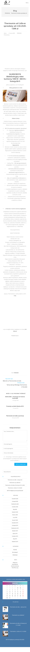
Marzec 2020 (15, 514)
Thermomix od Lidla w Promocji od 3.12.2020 (15, 485)
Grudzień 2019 (15, 522)
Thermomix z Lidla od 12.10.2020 (15, 488)
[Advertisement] (15, 52)
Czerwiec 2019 (15, 536)
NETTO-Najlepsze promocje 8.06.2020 (15, 490)
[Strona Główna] (3, 13)
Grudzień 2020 (15, 498)
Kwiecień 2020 (15, 512)
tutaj (15, 295)
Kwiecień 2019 (15, 541)
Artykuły (15, 549)
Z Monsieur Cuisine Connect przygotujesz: (15, 208)
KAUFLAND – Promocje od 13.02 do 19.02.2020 (15, 397)
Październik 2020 (15, 504)
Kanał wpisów (15, 564)
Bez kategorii (15, 552)
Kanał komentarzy (15, 566)
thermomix (16, 372)
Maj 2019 (15, 538)
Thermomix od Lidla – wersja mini (15, 479)
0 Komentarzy (6, 35)
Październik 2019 (15, 528)
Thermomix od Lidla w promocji (15, 416)
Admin (5, 33)
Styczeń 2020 (15, 520)
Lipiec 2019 (15, 533)
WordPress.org (15, 567)
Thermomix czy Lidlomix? (14, 482)
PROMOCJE (19, 33)
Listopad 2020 (15, 501)
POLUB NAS (15, 602)
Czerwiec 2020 (15, 506)
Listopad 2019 (15, 525)
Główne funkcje (15, 118)
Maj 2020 (15, 509)
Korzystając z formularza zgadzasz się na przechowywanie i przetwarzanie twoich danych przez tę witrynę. (15, 458)
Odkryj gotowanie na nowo (15, 87)
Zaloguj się (15, 562)
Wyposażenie (16, 145)
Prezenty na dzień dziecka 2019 (15, 406)
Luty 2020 (15, 517)
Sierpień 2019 (15, 530)
